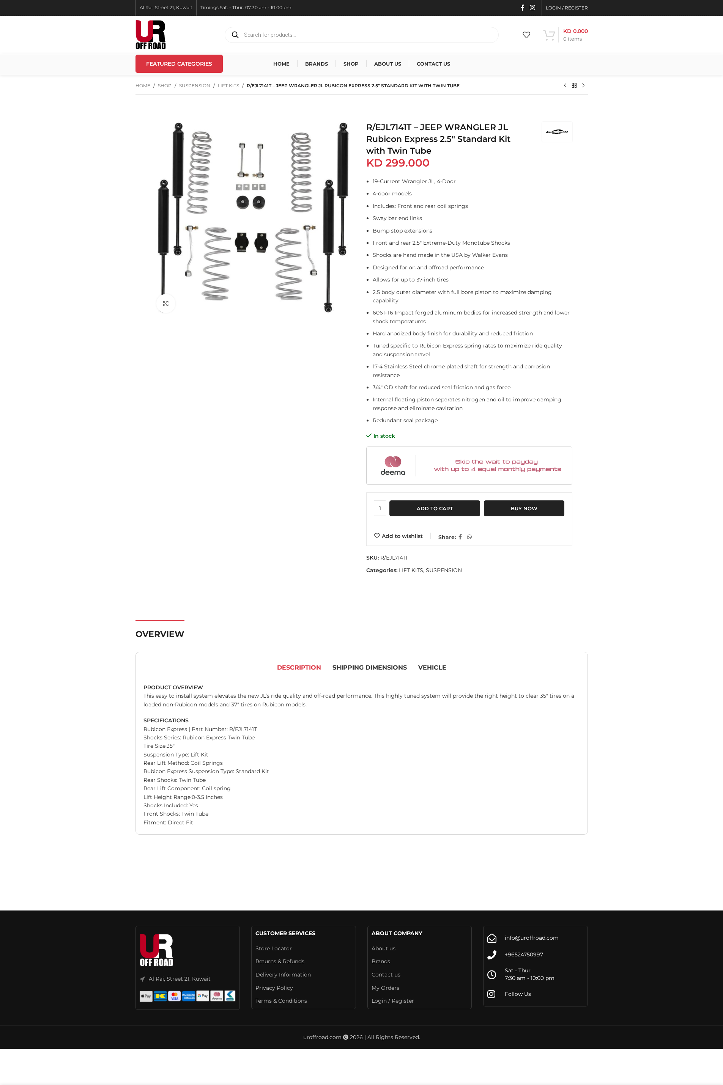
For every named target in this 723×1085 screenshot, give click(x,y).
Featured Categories (179, 63)
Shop (165, 85)
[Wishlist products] (526, 34)
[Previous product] (565, 85)
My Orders (385, 987)
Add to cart (435, 508)
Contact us (386, 974)
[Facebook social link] (522, 8)
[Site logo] (150, 34)
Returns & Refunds (279, 961)
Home (142, 85)
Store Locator (273, 948)
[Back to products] (574, 85)
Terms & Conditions (281, 1000)
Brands (381, 961)
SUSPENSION (194, 85)
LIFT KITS (228, 85)
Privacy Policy (274, 987)
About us (383, 948)
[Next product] (583, 85)
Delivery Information (283, 974)
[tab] (299, 668)
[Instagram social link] (532, 8)
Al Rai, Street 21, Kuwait (180, 978)
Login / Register (393, 1000)
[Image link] (157, 950)
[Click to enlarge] (165, 303)
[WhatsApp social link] (469, 537)
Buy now (524, 508)
